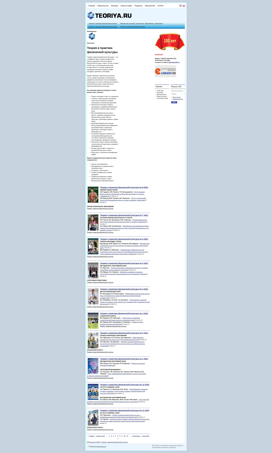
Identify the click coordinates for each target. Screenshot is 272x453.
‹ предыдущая (100, 436)
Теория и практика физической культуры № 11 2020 (124, 410)
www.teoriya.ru (101, 446)
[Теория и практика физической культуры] (91, 40)
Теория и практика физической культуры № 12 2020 (124, 385)
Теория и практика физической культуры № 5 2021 (124, 263)
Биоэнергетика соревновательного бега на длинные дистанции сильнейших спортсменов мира (124, 246)
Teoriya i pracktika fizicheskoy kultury (132, 27)
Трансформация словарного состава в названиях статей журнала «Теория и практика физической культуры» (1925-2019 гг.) (124, 391)
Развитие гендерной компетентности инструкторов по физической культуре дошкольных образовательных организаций (122, 344)
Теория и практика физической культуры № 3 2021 (124, 313)
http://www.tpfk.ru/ (174, 62)
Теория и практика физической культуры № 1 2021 (124, 359)
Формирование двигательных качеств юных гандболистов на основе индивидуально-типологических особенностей (125, 296)
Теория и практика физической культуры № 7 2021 (124, 215)
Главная (91, 6)
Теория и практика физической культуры (103, 23)
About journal (150, 6)
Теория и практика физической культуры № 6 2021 (124, 239)
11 (127, 436)
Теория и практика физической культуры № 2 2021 (124, 333)
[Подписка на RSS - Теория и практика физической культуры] (107, 442)
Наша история (126, 6)
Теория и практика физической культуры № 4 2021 (124, 289)
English (180, 6)
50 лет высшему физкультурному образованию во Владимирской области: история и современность (122, 194)
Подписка (138, 6)
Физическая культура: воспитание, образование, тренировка (141, 23)
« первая (91, 436)
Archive (160, 6)
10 (124, 436)
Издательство (103, 6)
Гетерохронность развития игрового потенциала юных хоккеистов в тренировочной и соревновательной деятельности (125, 302)
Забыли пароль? (178, 99)
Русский (184, 6)
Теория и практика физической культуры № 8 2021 (124, 187)
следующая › (136, 436)
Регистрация (177, 97)
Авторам (114, 6)
